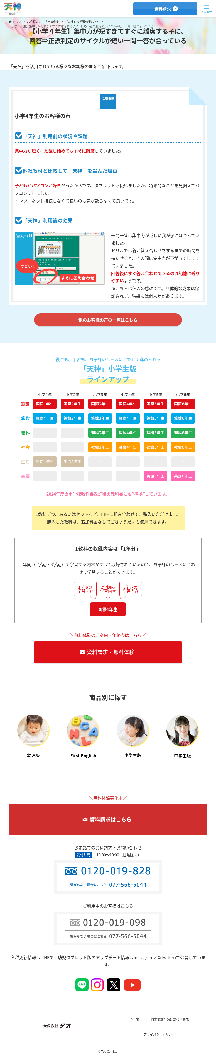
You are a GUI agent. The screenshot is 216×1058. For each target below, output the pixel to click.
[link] (33, 735)
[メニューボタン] (206, 7)
